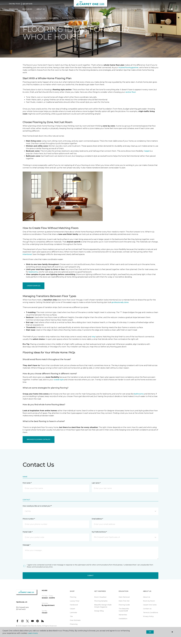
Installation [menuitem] (123, 619)
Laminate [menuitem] (73, 612)
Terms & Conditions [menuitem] (150, 612)
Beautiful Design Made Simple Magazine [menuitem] (103, 606)
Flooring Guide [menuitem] (124, 605)
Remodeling (53, 18)
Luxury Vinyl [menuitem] (74, 601)
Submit (90, 575)
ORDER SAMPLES (33, 286)
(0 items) (172, 9)
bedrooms (33, 272)
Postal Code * (27, 532)
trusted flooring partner (128, 68)
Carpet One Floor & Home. (32, 626)
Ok (150, 632)
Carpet (147, 151)
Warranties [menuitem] (123, 615)
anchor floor (130, 92)
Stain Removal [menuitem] (124, 597)
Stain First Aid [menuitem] (124, 601)
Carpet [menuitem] (72, 609)
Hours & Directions (128, 9)
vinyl (93, 337)
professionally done (120, 302)
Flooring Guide (40, 18)
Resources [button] (27, 9)
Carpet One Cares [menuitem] (150, 605)
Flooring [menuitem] (73, 597)
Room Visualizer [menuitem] (100, 597)
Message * (26, 545)
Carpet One (27, 18)
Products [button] (13, 9)
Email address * (97, 519)
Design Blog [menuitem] (99, 611)
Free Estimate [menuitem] (75, 620)
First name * (27, 483)
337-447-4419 (27, 4)
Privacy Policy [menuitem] (148, 616)
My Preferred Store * (99, 532)
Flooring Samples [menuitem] (100, 601)
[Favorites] (168, 9)
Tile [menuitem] (71, 616)
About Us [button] (41, 9)
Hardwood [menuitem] (74, 605)
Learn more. (33, 633)
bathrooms (139, 394)
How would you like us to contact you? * (37, 506)
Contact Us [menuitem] (147, 609)
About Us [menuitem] (146, 597)
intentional (27, 254)
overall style (59, 380)
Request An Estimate (150, 9)
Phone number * (29, 519)
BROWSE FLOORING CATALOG (38, 439)
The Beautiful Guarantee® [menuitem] (124, 610)
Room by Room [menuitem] (149, 601)
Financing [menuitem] (73, 624)
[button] (164, 9)
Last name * (96, 483)
